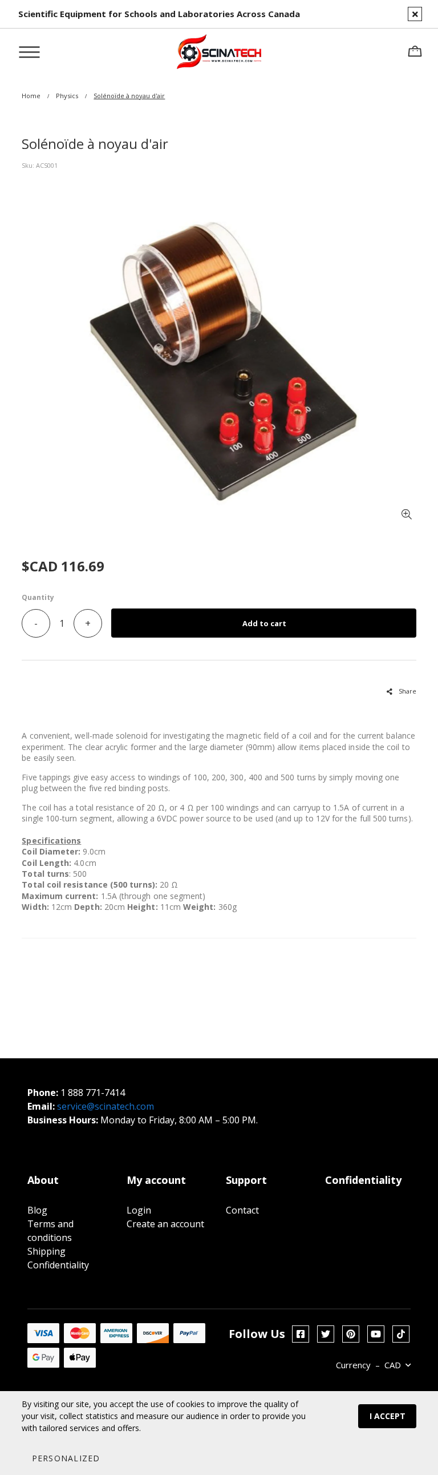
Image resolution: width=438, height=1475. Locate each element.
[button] (65, 1458)
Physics (67, 95)
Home (31, 95)
